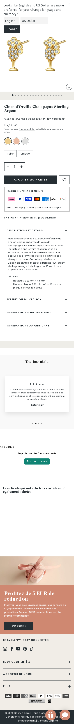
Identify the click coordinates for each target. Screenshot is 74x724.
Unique (25, 153)
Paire (10, 153)
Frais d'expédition (27, 129)
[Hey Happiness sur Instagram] (5, 649)
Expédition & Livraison (23, 299)
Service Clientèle (17, 662)
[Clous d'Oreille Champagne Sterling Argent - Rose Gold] (9, 543)
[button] (37, 570)
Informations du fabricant (27, 325)
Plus (6, 686)
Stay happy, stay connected (26, 640)
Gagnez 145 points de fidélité (25, 190)
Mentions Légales (48, 720)
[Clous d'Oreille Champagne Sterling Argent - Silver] (13, 543)
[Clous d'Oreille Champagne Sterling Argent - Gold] (5, 543)
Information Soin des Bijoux (28, 312)
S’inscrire (19, 625)
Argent (25, 141)
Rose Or (16, 141)
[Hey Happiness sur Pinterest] (25, 649)
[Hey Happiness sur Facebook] (12, 649)
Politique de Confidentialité (37, 716)
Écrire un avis (37, 461)
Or (7, 141)
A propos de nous (17, 674)
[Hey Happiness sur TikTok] (32, 649)
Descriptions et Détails (24, 230)
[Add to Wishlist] (64, 179)
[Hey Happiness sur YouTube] (18, 649)
